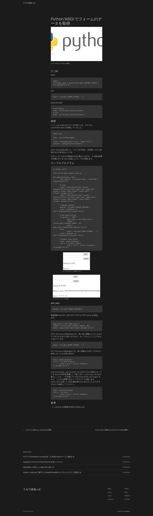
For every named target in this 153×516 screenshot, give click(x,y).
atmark (58, 63)
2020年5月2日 (126, 472)
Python (62, 63)
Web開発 (67, 63)
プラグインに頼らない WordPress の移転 (38, 430)
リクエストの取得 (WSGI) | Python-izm (69, 407)
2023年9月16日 (126, 462)
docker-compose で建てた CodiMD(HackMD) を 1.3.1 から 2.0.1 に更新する (52, 472)
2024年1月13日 (126, 456)
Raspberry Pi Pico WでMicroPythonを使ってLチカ (43, 462)
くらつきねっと (29, 3)
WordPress (127, 511)
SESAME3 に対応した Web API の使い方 (38, 467)
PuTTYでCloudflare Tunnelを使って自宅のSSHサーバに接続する (49, 457)
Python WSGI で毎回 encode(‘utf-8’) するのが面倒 (111, 430)
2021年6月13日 (126, 467)
